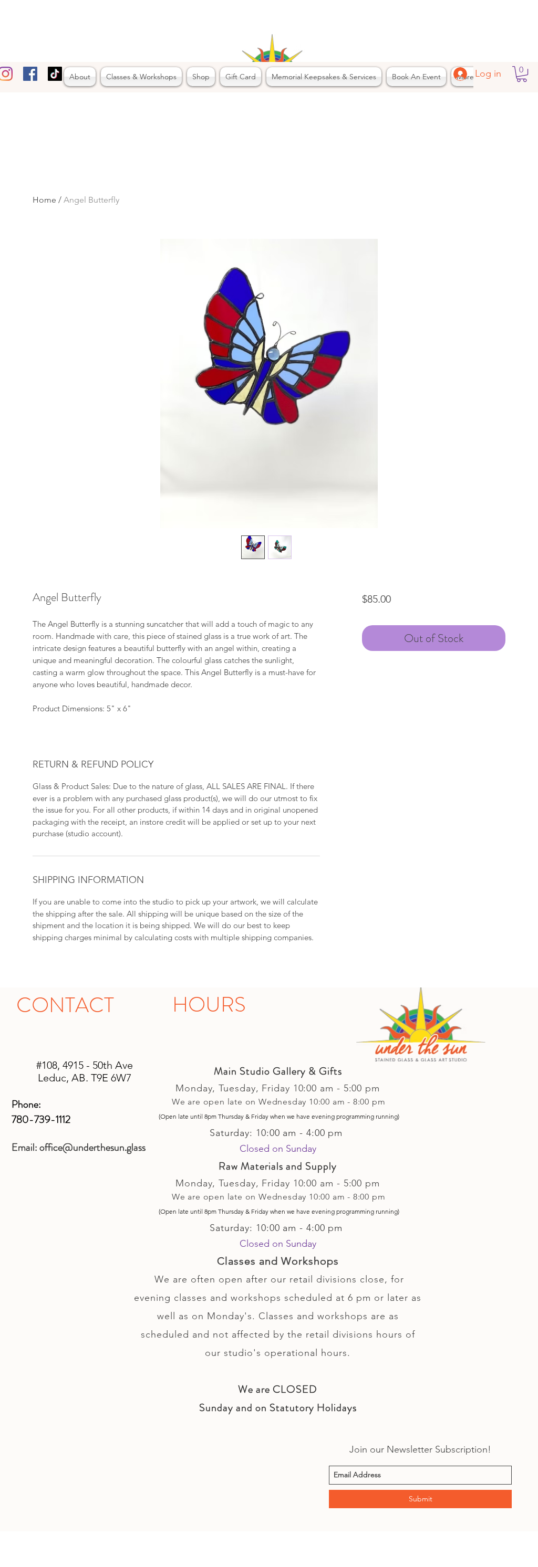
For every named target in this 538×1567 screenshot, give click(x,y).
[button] (521, 74)
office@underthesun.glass (92, 1147)
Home (44, 200)
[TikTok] (55, 74)
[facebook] (30, 74)
